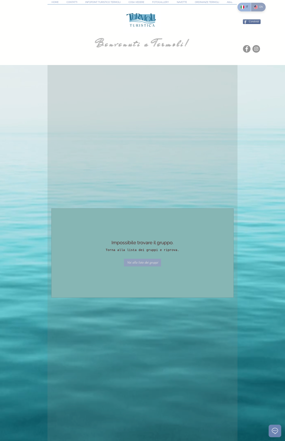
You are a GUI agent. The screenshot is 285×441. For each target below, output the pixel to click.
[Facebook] (246, 49)
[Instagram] (256, 49)
